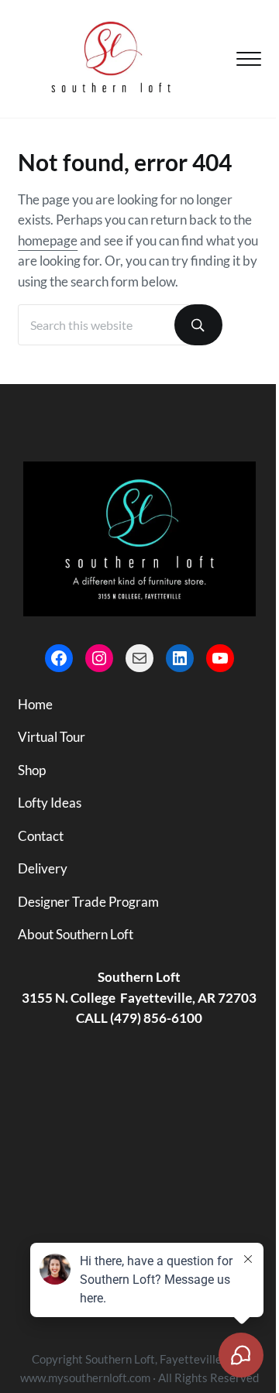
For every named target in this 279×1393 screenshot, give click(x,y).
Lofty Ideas (49, 803)
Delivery (42, 869)
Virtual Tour (51, 737)
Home (35, 704)
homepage (48, 241)
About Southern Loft (75, 934)
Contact (41, 836)
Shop (32, 770)
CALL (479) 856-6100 (139, 1018)
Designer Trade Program (88, 902)
